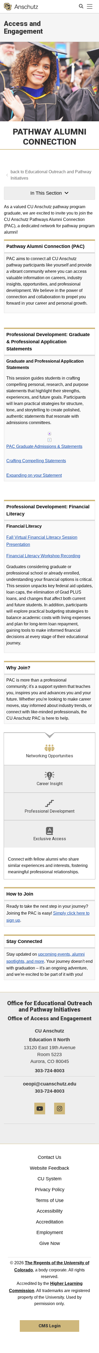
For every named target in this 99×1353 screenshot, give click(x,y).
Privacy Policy (49, 1189)
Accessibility (50, 1211)
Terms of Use (50, 1200)
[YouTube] (39, 1116)
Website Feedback (49, 1168)
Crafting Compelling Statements (36, 461)
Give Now (49, 1243)
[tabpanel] (49, 863)
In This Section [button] (46, 193)
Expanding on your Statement (34, 475)
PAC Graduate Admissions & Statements (44, 446)
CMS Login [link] (49, 1325)
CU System (49, 1178)
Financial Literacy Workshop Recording (43, 556)
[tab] (49, 748)
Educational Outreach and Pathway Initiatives (51, 175)
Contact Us (49, 1157)
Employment (49, 1232)
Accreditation (49, 1222)
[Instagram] (59, 1116)
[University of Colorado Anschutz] (21, 6)
